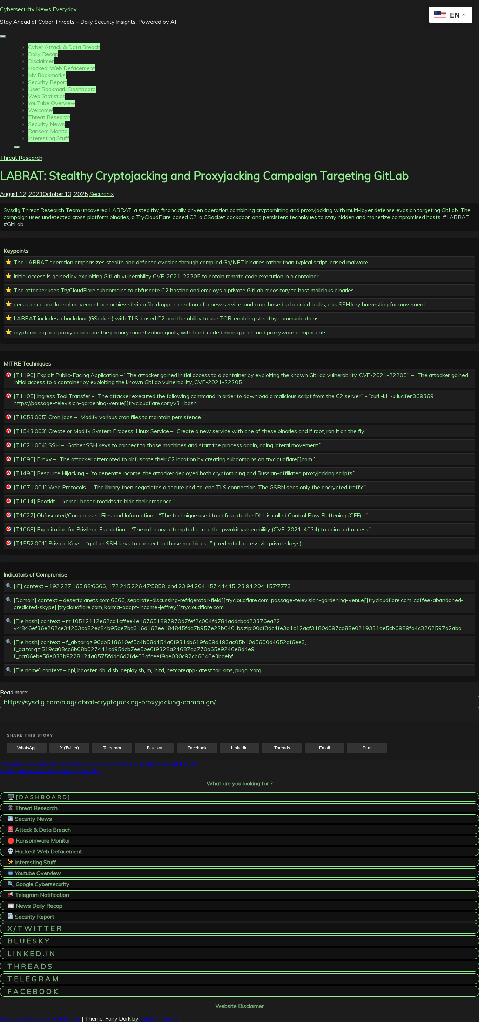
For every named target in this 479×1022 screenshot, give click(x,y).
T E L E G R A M (32, 978)
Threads (282, 747)
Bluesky (154, 747)
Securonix (101, 193)
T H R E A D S (29, 966)
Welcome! (40, 110)
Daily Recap (43, 53)
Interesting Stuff (48, 138)
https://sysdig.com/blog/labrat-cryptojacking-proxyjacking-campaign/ (110, 702)
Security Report (47, 82)
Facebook (197, 747)
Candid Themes (160, 1018)
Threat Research (49, 117)
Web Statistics (46, 96)
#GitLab (13, 223)
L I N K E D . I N (31, 953)
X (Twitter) (69, 747)
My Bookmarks (47, 75)
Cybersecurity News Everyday (38, 9)
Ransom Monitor (48, 131)
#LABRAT (456, 216)
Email (324, 747)
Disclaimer (41, 60)
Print (367, 747)
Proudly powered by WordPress (41, 1018)
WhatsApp (27, 747)
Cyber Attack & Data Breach (64, 46)
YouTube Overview (51, 103)
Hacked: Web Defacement (61, 67)
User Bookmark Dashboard (62, 89)
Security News (46, 124)
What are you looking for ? (240, 783)
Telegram (112, 747)
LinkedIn (239, 747)
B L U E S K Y (28, 940)
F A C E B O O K (32, 991)
